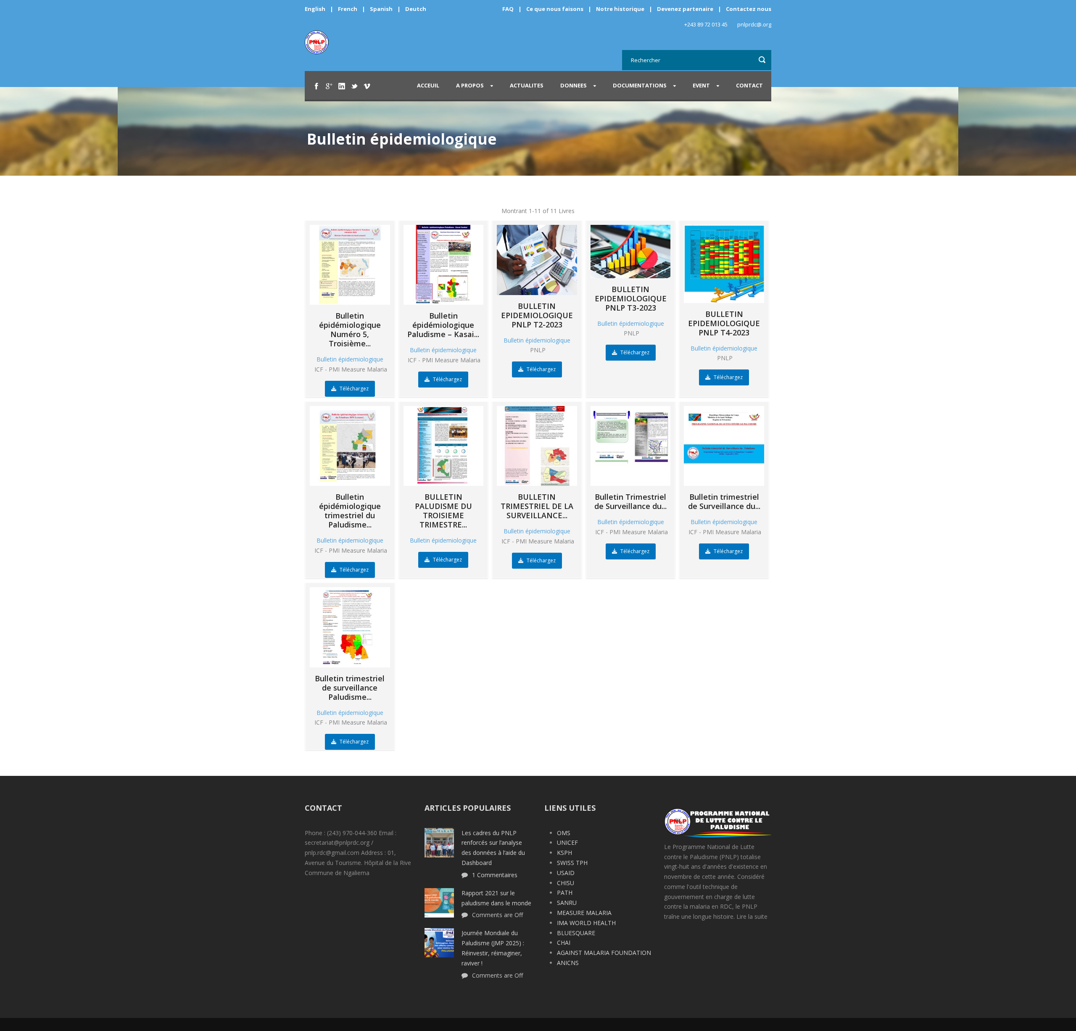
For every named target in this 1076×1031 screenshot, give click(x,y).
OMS (563, 833)
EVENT (701, 85)
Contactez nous (748, 9)
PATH (564, 893)
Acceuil (428, 85)
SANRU (567, 903)
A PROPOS (470, 85)
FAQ (508, 9)
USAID (566, 873)
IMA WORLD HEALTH (586, 923)
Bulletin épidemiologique (349, 359)
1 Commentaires (494, 875)
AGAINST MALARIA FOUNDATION (604, 953)
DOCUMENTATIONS (640, 85)
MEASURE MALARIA (584, 913)
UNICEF (567, 842)
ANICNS (568, 963)
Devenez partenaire (686, 9)
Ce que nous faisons (554, 9)
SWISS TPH (572, 863)
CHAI (563, 943)
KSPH (564, 853)
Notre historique (620, 9)
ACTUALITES (526, 85)
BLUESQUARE (576, 933)
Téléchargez (353, 388)
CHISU (565, 883)
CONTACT (749, 85)
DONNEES (573, 85)
